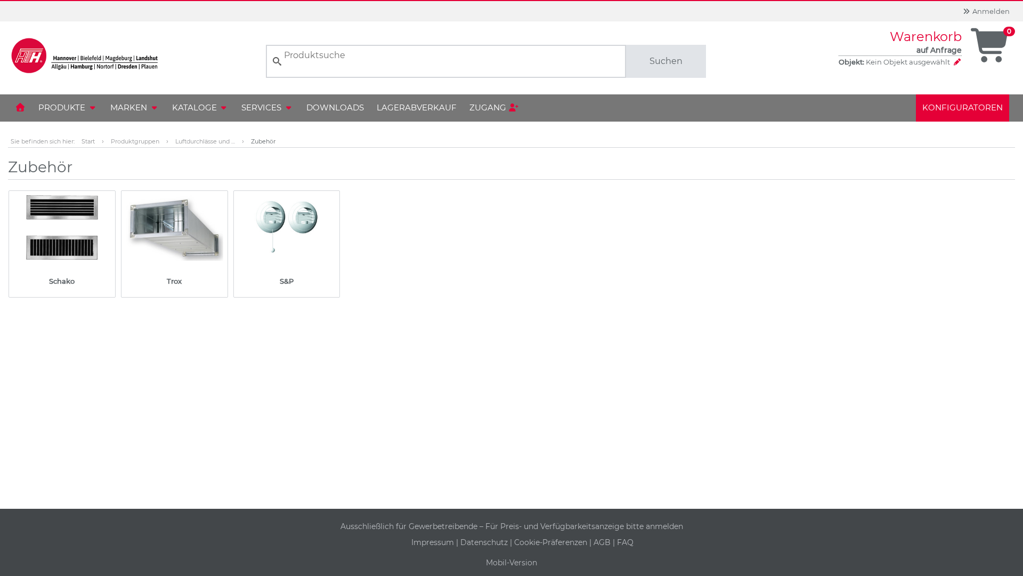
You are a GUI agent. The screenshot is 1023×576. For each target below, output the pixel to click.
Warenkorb (926, 36)
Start (88, 141)
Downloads (335, 107)
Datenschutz (485, 542)
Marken (129, 107)
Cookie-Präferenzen (551, 542)
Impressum (433, 542)
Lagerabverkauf (417, 107)
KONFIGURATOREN (962, 107)
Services (262, 107)
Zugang (488, 107)
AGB (603, 542)
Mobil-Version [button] (511, 562)
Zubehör (263, 141)
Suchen (666, 61)
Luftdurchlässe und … (205, 141)
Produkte (62, 107)
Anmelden (990, 11)
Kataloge (195, 107)
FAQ (625, 542)
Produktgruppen (135, 141)
